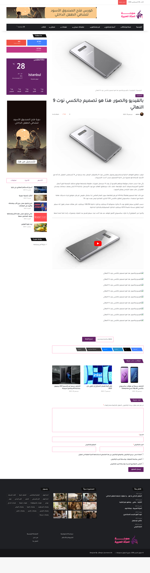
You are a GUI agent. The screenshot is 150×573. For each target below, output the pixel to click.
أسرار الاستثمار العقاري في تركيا (21, 187)
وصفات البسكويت (43, 507)
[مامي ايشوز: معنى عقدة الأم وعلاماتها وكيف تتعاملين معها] (40, 217)
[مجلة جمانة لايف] (132, 14)
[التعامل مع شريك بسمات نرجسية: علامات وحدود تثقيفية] (75, 514)
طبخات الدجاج (12, 503)
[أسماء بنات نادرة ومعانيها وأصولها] (90, 506)
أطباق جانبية (22, 495)
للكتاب (43, 27)
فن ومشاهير (95, 27)
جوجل (47, 503)
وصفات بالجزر (20, 511)
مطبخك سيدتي (79, 27)
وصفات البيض (19, 507)
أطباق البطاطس (35, 495)
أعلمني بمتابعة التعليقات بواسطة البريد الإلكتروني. (126, 459)
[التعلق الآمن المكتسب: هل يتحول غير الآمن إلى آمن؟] (60, 506)
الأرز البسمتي (36, 499)
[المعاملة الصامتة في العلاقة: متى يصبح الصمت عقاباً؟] (60, 514)
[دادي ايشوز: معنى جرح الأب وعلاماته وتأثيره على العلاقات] (40, 206)
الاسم (141, 435)
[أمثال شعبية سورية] (40, 198)
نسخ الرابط (89, 339)
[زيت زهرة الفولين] (40, 227)
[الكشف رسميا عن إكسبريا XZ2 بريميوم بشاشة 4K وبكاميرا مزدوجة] (66, 374)
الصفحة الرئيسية (32, 534)
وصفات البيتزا (31, 507)
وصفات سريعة (44, 515)
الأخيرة (27, 180)
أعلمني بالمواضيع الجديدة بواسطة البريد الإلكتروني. (126, 464)
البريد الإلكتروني (138, 445)
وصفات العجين (44, 511)
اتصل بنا (35, 541)
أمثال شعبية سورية (25, 196)
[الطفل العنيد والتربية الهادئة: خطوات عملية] (60, 497)
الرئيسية (139, 27)
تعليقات (13, 180)
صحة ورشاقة (126, 27)
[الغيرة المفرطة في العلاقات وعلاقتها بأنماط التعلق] (90, 514)
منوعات (64, 27)
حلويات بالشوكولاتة (36, 503)
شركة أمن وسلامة (39, 245)
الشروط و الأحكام (67, 538)
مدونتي (52, 27)
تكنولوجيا (132, 90)
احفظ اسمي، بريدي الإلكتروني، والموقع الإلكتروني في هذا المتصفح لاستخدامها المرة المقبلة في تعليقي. (110, 455)
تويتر (10, 499)
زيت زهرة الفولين (26, 224)
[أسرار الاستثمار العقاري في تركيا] (40, 189)
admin (137, 114)
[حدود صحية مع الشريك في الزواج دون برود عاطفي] (90, 497)
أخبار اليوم (46, 495)
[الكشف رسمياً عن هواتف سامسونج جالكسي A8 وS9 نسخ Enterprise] (129, 374)
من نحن (35, 538)
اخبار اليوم (46, 499)
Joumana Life (108, 553)
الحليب (27, 499)
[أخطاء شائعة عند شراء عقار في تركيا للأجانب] (75, 497)
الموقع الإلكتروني (90, 445)
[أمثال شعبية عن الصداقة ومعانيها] (75, 506)
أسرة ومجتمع (110, 27)
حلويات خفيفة (23, 503)
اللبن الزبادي (18, 499)
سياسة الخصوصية (67, 534)
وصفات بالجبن (32, 511)
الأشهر (40, 180)
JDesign (100, 553)
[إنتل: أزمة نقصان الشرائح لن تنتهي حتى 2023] (98, 374)
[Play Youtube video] (98, 243)
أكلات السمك (12, 495)
